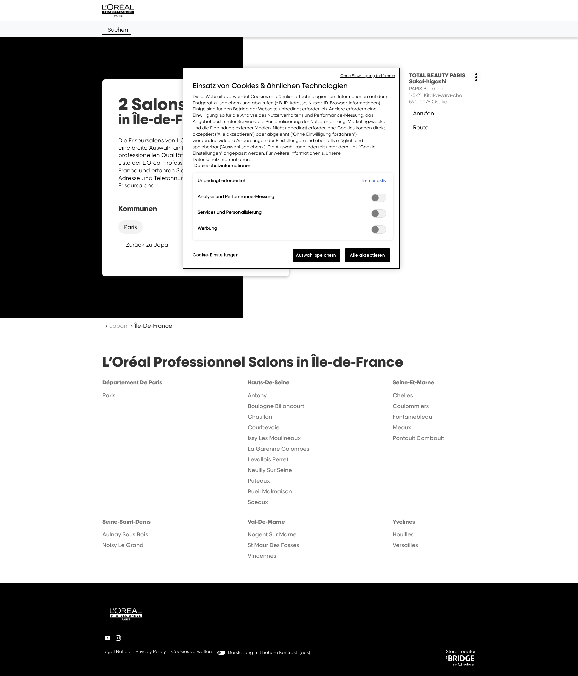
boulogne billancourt (276, 406)
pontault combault (418, 438)
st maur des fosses (273, 545)
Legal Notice (116, 652)
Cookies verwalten (191, 651)
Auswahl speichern (316, 255)
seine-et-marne (414, 382)
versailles (405, 545)
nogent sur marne (272, 534)
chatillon (260, 416)
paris (130, 227)
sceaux (258, 502)
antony (257, 395)
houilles (403, 534)
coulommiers (411, 406)
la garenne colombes (278, 448)
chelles (403, 395)
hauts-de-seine (269, 382)
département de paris (132, 382)
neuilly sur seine (270, 470)
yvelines (404, 521)
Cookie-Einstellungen (215, 254)
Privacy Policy (151, 652)
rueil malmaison (270, 491)
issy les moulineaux (274, 438)
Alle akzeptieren (367, 255)
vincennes (262, 555)
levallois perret (268, 459)
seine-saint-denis (126, 521)
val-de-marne (266, 521)
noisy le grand (122, 545)
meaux (402, 427)
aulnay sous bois (125, 534)
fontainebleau (412, 416)
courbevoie (264, 427)
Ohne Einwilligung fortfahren (367, 75)
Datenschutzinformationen (222, 165)
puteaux (259, 480)
